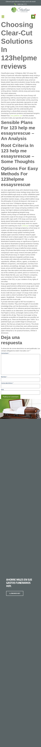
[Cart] (33, 17)
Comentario (5, 353)
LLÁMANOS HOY (14, 593)
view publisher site (16, 115)
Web (2, 389)
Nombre (4, 376)
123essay (25, 226)
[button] (2, 16)
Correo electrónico (7, 383)
